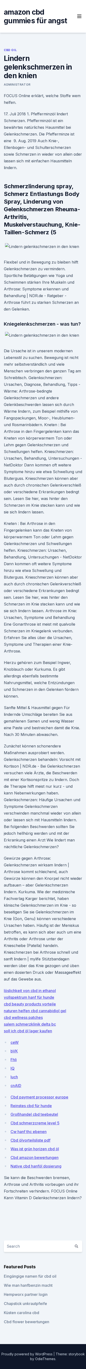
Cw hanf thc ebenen (29, 1131)
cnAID (16, 1085)
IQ (13, 1068)
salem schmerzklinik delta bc (30, 1024)
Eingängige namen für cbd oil (30, 1276)
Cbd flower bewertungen (26, 1321)
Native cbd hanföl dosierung (36, 1166)
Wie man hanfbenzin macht (28, 1285)
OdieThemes (45, 1359)
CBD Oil (10, 50)
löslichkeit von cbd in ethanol (30, 990)
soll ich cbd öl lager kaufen (28, 1030)
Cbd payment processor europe (39, 1097)
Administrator (17, 84)
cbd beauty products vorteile (30, 1004)
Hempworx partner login (26, 1294)
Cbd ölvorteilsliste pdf (30, 1140)
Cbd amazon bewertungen (35, 1157)
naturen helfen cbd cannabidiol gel (35, 1010)
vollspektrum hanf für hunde (29, 997)
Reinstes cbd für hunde (31, 1105)
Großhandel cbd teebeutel (34, 1114)
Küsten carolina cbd (21, 1312)
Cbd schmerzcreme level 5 (35, 1123)
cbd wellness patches (23, 1017)
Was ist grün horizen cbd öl (35, 1148)
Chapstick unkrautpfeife (25, 1303)
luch (14, 1077)
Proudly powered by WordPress (27, 1354)
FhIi (14, 1059)
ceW (15, 1042)
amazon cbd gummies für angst (35, 16)
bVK (14, 1051)
